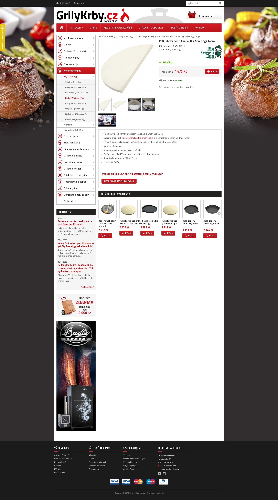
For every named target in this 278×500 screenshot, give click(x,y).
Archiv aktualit (87, 287)
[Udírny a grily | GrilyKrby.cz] (92, 15)
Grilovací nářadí (72, 168)
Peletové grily (71, 57)
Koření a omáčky (73, 162)
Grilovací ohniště (73, 155)
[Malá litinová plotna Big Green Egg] (191, 209)
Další (153, 104)
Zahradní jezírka (130, 462)
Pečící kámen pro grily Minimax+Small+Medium (130, 222)
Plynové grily (71, 64)
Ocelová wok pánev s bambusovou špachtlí (107, 223)
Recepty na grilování (118, 27)
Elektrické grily (72, 142)
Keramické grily (72, 70)
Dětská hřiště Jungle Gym (134, 459)
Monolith (68, 125)
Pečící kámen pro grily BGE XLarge (169, 222)
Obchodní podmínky (62, 455)
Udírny (67, 44)
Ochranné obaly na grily (76, 194)
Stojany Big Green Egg (74, 109)
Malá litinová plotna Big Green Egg (190, 223)
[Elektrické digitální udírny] (76, 376)
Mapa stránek (60, 472)
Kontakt (200, 27)
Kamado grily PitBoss (74, 130)
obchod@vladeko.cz (170, 469)
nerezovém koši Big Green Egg (137, 138)
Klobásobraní (179, 27)
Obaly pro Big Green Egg (75, 87)
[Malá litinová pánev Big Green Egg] (212, 209)
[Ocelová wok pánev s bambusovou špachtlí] (107, 209)
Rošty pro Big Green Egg (75, 103)
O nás (93, 27)
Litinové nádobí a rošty (76, 149)
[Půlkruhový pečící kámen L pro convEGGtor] (126, 67)
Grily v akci (70, 201)
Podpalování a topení (75, 181)
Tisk (192, 87)
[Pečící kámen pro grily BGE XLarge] (170, 209)
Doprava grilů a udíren (63, 459)
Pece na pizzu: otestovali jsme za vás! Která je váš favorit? (75, 223)
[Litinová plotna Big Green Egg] (149, 209)
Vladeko (126, 455)
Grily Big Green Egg (73, 82)
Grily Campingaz (130, 466)
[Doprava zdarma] (76, 305)
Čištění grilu (70, 188)
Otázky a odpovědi (151, 27)
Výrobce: (163, 49)
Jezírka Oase (128, 469)
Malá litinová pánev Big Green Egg (211, 223)
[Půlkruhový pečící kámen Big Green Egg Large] (119, 104)
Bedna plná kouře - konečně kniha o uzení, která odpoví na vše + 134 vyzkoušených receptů (75, 268)
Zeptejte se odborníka (173, 87)
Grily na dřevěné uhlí (75, 51)
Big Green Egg (70, 76)
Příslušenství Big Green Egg (76, 114)
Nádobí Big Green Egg (74, 98)
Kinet (161, 493)
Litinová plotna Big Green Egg (149, 222)
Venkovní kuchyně (74, 38)
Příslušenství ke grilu (75, 175)
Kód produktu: (166, 46)
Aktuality (65, 212)
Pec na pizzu (71, 136)
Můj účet (57, 469)
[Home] (61, 27)
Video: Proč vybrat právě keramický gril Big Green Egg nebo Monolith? (76, 244)
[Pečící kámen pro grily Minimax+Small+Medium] (128, 209)
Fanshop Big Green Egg (75, 119)
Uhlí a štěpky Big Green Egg (76, 93)
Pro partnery (94, 469)
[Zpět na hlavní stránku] (99, 36)
